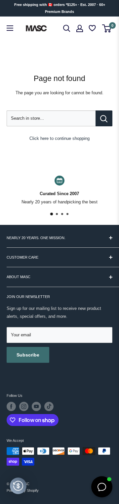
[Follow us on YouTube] (36, 406)
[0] (107, 28)
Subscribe (28, 354)
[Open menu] (10, 28)
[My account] (79, 28)
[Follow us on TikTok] (49, 406)
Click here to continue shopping (59, 138)
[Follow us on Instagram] (23, 406)
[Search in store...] (104, 118)
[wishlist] (93, 28)
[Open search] (66, 28)
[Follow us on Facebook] (11, 406)
